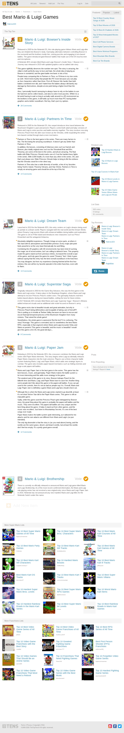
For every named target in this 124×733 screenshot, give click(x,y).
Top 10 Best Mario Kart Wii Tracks (68, 547)
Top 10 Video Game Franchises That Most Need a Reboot (26, 673)
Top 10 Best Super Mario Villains (106, 576)
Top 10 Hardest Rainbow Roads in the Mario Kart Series (28, 606)
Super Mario (37, 12)
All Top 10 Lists (7, 12)
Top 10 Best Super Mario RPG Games (69, 590)
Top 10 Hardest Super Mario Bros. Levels (27, 590)
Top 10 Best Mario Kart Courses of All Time (106, 533)
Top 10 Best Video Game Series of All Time (25, 629)
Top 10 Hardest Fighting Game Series (107, 671)
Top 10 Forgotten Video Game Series (107, 657)
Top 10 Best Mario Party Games (28, 547)
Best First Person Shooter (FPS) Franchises (104, 644)
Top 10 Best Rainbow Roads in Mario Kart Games (107, 606)
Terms (23, 725)
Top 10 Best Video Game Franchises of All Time (67, 629)
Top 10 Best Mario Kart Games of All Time (106, 548)
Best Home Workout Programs (105, 51)
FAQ (42, 725)
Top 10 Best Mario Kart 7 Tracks (69, 576)
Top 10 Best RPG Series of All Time (104, 628)
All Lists (34, 3)
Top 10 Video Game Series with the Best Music (65, 673)
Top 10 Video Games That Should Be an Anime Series (26, 658)
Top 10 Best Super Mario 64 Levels (69, 605)
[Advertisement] (45, 198)
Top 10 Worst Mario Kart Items (106, 590)
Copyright (36, 725)
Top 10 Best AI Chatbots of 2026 (105, 30)
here (108, 369)
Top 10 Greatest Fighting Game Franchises (64, 644)
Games (17, 12)
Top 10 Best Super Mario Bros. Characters (69, 532)
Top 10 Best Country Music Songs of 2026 (104, 19)
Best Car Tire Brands (101, 61)
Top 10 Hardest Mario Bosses (67, 561)
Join (86, 3)
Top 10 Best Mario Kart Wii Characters (27, 561)
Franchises (26, 12)
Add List (51, 3)
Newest (43, 3)
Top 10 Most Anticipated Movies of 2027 (105, 36)
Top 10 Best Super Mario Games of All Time (28, 532)
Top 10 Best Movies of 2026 (104, 25)
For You (61, 3)
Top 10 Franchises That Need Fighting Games (67, 657)
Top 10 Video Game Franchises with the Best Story (26, 644)
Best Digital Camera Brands (104, 47)
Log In (79, 3)
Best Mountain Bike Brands (104, 56)
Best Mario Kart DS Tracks (25, 576)
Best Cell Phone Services (103, 42)
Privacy (29, 725)
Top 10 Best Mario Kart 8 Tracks (106, 561)
